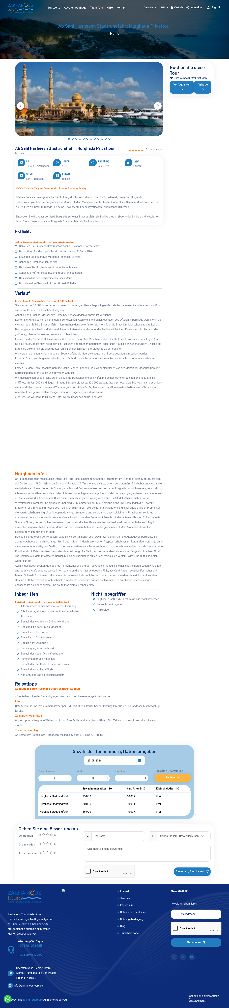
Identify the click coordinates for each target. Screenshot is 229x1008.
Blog (122, 926)
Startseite (53, 7)
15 (39, 852)
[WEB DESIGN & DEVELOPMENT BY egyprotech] (197, 1002)
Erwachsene (46, 771)
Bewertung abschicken (190, 871)
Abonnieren (194, 942)
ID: (16, 152)
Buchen (171, 777)
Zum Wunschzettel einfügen (190, 78)
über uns (125, 898)
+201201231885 (30, 946)
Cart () (178, 7)
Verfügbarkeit (181, 84)
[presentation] (20, 106)
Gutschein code (129, 933)
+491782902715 (30, 955)
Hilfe (110, 7)
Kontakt (121, 7)
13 (47, 852)
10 (39, 835)
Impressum (126, 905)
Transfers (96, 7)
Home (114, 34)
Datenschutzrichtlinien (133, 912)
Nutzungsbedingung (132, 919)
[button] (69, 139)
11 (55, 852)
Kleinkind (120, 771)
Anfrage (203, 84)
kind (79, 771)
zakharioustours (32, 999)
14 (43, 852)
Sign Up (216, 7)
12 (51, 852)
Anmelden (197, 7)
